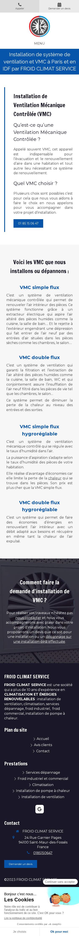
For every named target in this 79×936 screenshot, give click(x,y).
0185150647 (42, 853)
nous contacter (28, 618)
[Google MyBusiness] (39, 809)
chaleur (55, 478)
